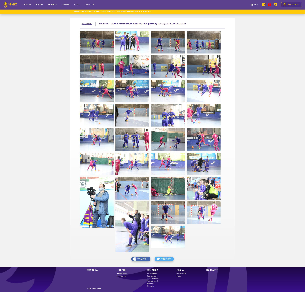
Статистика (151, 286)
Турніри (65, 4)
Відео (178, 276)
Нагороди (150, 283)
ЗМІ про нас (121, 276)
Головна (27, 4)
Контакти (89, 4)
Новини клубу (122, 273)
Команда (52, 4)
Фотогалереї (86, 12)
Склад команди (153, 278)
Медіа (77, 4)
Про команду (152, 273)
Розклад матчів (153, 281)
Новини (39, 4)
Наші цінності (152, 276)
